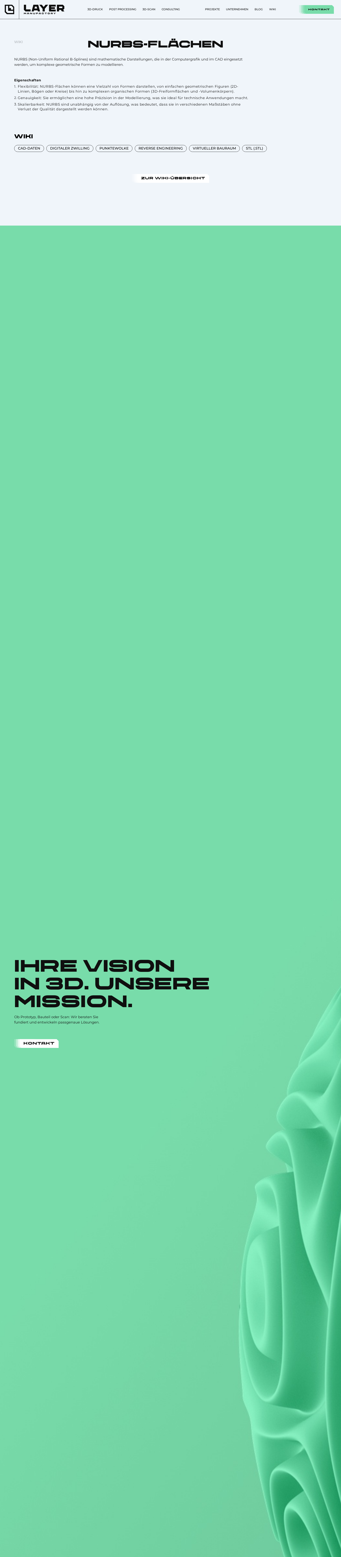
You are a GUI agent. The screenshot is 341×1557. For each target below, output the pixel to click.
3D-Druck (95, 9)
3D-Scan (148, 9)
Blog (259, 9)
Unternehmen (237, 9)
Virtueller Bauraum (214, 148)
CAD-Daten (29, 148)
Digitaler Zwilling (70, 148)
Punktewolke (114, 148)
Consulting (171, 9)
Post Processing (122, 9)
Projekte (212, 9)
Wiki (272, 9)
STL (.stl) (254, 148)
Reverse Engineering (161, 148)
